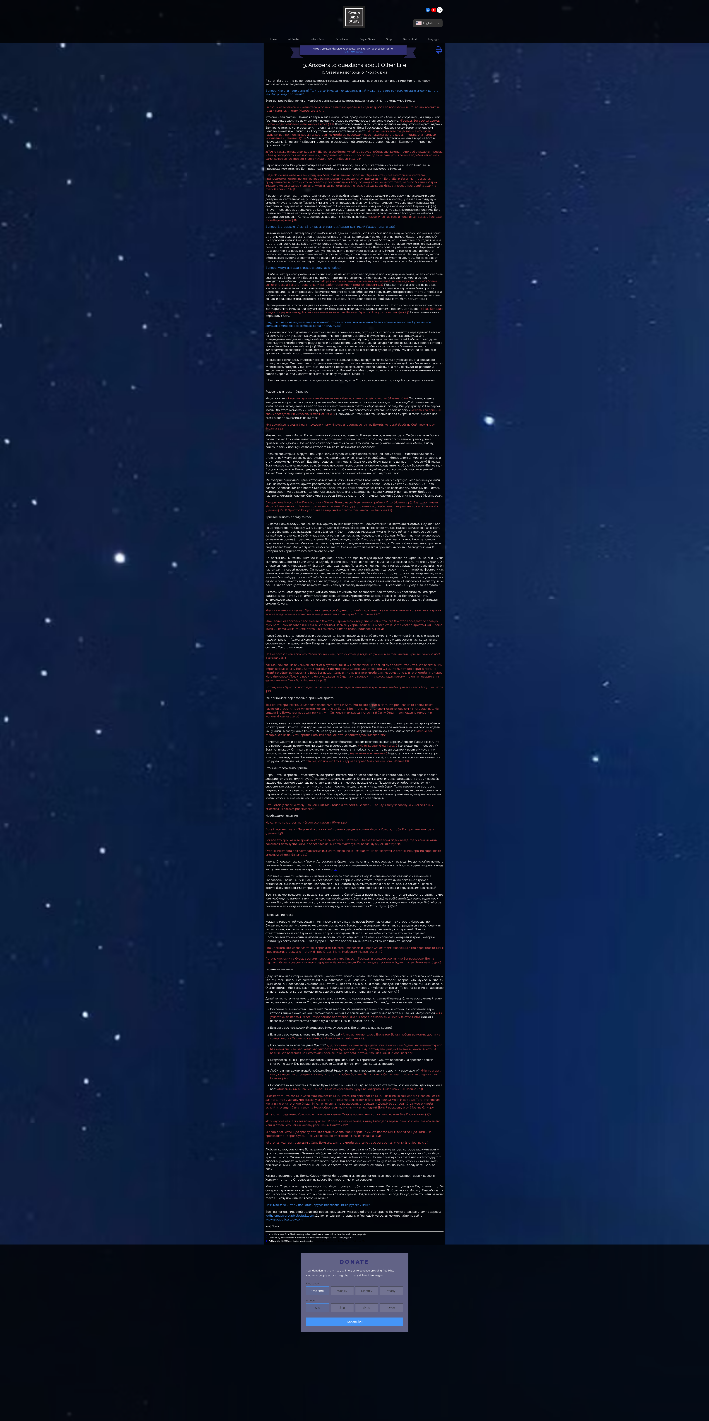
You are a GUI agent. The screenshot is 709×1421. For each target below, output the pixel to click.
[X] (440, 10)
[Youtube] (434, 10)
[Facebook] (428, 10)
